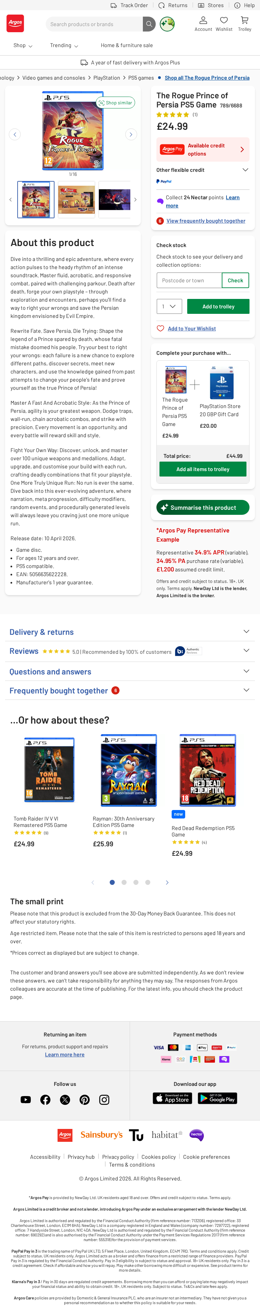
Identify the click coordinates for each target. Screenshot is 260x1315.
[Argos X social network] (65, 1100)
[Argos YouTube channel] (26, 1100)
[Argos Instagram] (104, 1100)
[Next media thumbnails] (135, 200)
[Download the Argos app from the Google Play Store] (217, 1102)
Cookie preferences (206, 1156)
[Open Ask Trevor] (167, 24)
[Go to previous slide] (15, 134)
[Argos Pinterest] (85, 1100)
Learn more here (65, 1054)
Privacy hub (81, 1156)
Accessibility (45, 1156)
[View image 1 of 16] (36, 200)
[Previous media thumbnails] (10, 200)
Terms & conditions (132, 1164)
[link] (203, 219)
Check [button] (235, 280)
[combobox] (94, 24)
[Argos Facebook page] (45, 1100)
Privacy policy (118, 1156)
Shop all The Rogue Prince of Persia (207, 77)
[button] (115, 102)
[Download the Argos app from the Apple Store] (172, 1102)
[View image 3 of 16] (117, 199)
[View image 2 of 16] (76, 199)
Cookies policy (159, 1156)
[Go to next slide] (131, 134)
